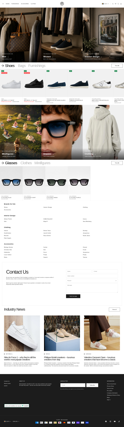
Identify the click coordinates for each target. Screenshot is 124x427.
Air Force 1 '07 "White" (7, 100)
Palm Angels (7, 238)
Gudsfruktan (7, 233)
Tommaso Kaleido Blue (76, 100)
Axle (5, 221)
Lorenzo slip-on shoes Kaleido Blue (56, 101)
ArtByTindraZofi (47, 219)
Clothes (33, 3)
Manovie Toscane (52, 99)
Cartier (45, 247)
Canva (85, 219)
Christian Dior (8, 249)
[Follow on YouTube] (115, 421)
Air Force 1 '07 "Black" (30, 100)
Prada (45, 254)
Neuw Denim (47, 235)
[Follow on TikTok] (119, 421)
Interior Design (47, 207)
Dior (44, 249)
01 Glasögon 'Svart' (30, 197)
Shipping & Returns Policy (113, 395)
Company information (112, 393)
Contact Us (7, 381)
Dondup (85, 230)
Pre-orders (109, 390)
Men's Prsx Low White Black (100, 100)
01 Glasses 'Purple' (75, 197)
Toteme (85, 257)
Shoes (7, 3)
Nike (2, 99)
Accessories (25, 3)
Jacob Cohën (47, 233)
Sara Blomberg (87, 221)
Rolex (5, 257)
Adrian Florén (8, 219)
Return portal (7, 383)
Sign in (108, 399)
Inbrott (6, 230)
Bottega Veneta (8, 247)
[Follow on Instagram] (110, 421)
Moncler (6, 235)
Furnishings (15, 3)
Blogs (108, 397)
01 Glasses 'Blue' (6, 197)
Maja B (45, 221)
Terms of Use (110, 388)
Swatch (45, 257)
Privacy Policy (110, 386)
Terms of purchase (111, 384)
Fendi (84, 249)
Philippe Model (96, 99)
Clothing (85, 207)
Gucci (45, 252)
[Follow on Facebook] (106, 421)
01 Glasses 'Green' (52, 197)
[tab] (8, 66)
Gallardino (4, 196)
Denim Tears (47, 230)
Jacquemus (86, 233)
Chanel (85, 247)
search (5, 385)
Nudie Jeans (86, 235)
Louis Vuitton (7, 254)
